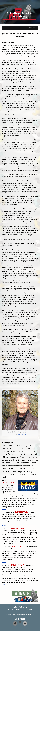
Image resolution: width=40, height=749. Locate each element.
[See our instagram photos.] (20, 625)
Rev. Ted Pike (22, 434)
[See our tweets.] (25, 625)
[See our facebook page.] (15, 625)
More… (4, 509)
